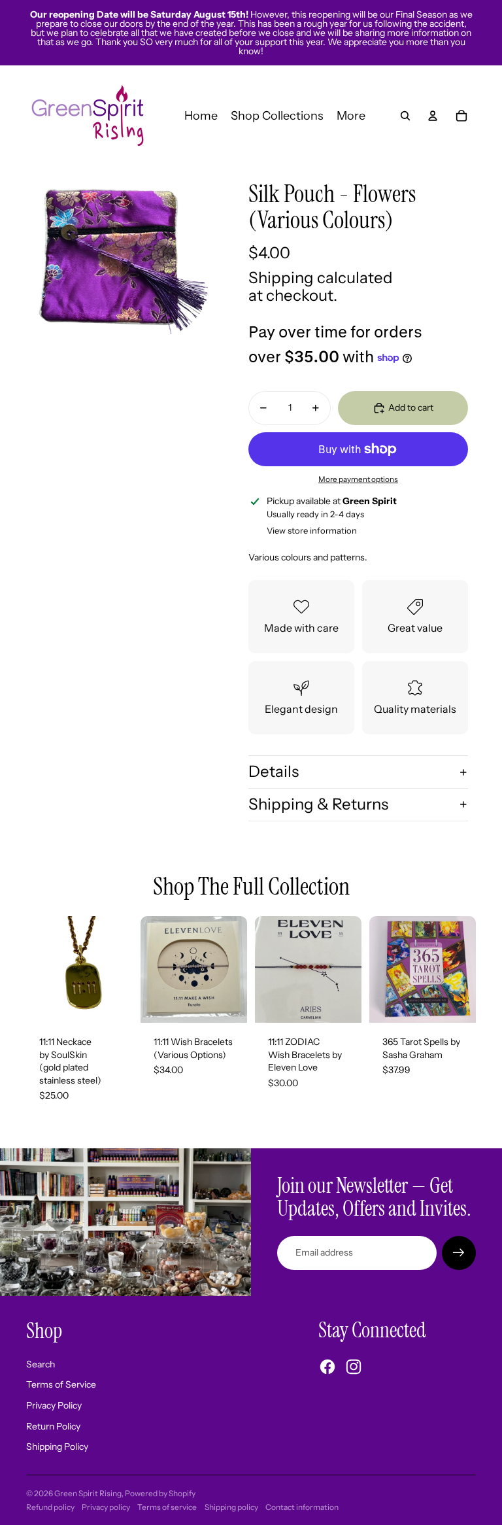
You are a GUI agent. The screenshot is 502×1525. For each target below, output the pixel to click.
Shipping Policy (57, 1446)
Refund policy (50, 1507)
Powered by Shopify (160, 1493)
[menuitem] (351, 115)
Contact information (302, 1507)
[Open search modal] (405, 115)
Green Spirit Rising (88, 1493)
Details (273, 771)
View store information (312, 530)
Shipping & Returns (318, 804)
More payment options (358, 479)
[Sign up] (459, 1253)
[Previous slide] (151, 969)
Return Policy (53, 1426)
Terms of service (167, 1507)
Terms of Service (61, 1384)
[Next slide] (237, 969)
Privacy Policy (54, 1405)
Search (40, 1364)
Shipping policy (231, 1507)
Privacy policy (106, 1507)
